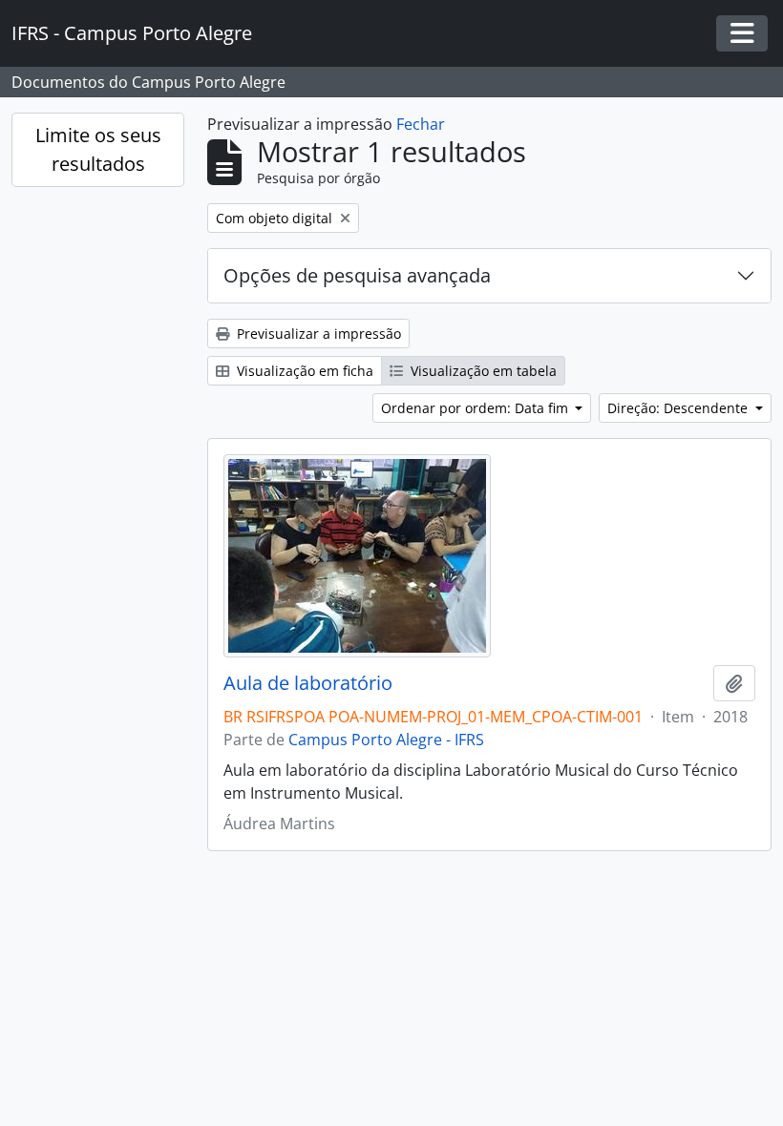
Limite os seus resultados (98, 149)
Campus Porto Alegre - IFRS (386, 739)
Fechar (420, 124)
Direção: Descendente (679, 408)
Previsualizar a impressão (317, 333)
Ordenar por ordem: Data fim (476, 408)
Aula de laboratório (307, 683)
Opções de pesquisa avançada (357, 275)
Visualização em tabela (482, 371)
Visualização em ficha (303, 371)
